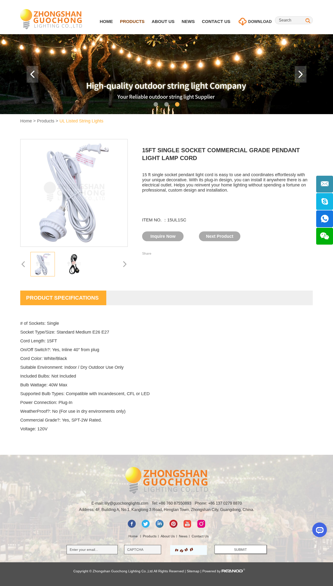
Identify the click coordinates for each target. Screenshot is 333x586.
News (188, 21)
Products (132, 21)
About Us (163, 21)
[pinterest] (173, 527)
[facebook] (132, 527)
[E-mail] (324, 184)
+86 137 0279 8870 (225, 503)
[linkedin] (160, 527)
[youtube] (187, 527)
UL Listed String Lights (81, 121)
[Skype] (324, 201)
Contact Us (216, 21)
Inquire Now (163, 236)
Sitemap (193, 571)
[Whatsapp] (324, 218)
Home (106, 21)
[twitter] (146, 527)
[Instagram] (201, 527)
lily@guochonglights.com (126, 503)
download (259, 22)
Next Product (219, 236)
